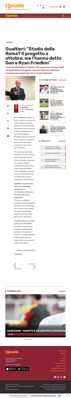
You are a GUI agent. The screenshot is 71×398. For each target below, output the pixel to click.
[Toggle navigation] (63, 15)
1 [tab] (28, 339)
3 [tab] (43, 339)
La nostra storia (60, 363)
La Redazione (62, 350)
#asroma (18, 254)
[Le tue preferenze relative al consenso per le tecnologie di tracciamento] (68, 395)
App (64, 355)
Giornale (63, 353)
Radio (64, 358)
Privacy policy (61, 365)
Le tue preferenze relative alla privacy (43, 396)
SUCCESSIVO (31, 264)
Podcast (63, 360)
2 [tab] (35, 339)
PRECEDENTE (18, 269)
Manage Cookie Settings (58, 370)
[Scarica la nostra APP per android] (23, 368)
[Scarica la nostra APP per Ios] (11, 368)
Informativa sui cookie (59, 368)
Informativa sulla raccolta (18, 396)
